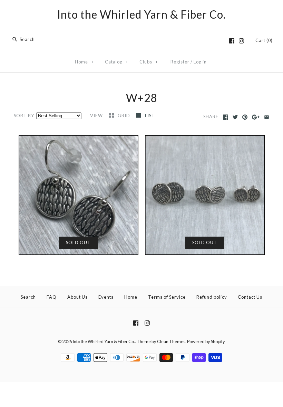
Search (28, 297)
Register (179, 61)
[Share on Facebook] (225, 117)
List (150, 115)
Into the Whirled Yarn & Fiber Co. (103, 341)
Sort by (24, 115)
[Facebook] (231, 40)
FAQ (52, 297)
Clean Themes (171, 341)
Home (84, 61)
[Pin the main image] (244, 117)
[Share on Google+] (256, 117)
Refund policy (211, 297)
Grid (124, 115)
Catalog (116, 61)
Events (106, 297)
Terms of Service (167, 297)
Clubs (148, 61)
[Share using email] (266, 117)
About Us (77, 297)
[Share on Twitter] (235, 117)
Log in (200, 61)
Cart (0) (264, 40)
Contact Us (250, 297)
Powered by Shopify (206, 341)
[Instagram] (241, 40)
